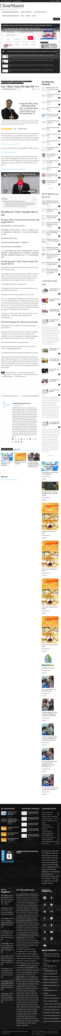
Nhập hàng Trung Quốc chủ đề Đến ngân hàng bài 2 (53, 241)
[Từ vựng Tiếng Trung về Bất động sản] (45, 290)
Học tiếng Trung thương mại (48, 83)
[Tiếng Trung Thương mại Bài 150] (44, 169)
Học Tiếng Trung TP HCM (8, 152)
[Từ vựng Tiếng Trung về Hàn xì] (45, 371)
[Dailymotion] (13, 439)
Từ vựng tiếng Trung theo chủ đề (49, 282)
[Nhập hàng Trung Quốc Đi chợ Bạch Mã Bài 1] (44, 264)
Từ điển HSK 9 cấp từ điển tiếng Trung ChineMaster (6, 463)
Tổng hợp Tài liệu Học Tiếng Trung (16, 83)
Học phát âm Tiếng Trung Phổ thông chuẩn (13, 169)
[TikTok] (33, 439)
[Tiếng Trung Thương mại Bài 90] (44, 135)
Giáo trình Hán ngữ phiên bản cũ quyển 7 (50, 645)
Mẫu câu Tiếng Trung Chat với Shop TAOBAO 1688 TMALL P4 (52, 271)
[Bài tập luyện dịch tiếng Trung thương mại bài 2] (44, 115)
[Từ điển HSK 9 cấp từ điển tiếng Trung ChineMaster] (7, 457)
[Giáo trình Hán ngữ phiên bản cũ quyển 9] (4, 834)
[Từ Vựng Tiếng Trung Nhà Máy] (45, 391)
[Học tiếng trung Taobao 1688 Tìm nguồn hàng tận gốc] (24, 836)
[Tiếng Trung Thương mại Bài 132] (44, 102)
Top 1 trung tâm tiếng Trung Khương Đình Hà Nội (49, 690)
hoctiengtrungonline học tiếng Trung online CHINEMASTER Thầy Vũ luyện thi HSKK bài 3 (49, 714)
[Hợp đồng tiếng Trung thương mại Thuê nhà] (44, 175)
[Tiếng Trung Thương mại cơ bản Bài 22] (44, 95)
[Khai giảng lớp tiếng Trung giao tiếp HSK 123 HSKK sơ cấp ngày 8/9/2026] (4, 820)
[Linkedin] (13, 92)
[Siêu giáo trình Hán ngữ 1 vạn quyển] (20, 457)
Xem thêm (50, 188)
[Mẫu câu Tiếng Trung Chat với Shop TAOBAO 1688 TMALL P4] (44, 270)
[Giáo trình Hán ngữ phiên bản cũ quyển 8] (4, 840)
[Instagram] (52, 1)
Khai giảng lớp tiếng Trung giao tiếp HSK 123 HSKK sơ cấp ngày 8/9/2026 (50, 493)
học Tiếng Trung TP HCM (18, 374)
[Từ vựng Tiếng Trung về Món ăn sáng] (45, 350)
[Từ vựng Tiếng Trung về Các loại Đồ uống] (45, 360)
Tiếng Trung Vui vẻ (5, 83)
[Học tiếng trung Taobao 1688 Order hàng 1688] (24, 824)
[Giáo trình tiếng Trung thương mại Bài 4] (44, 155)
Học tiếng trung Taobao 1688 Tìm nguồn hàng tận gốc (33, 836)
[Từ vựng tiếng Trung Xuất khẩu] (45, 321)
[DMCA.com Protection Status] (7, 862)
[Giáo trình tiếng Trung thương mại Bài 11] (44, 182)
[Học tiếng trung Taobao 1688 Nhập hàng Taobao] (24, 819)
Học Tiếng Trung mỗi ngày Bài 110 (10, 144)
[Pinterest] (10, 92)
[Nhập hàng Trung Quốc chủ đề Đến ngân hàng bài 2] (44, 240)
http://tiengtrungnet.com (17, 405)
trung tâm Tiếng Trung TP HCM (31, 374)
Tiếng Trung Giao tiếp (27, 81)
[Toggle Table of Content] (33, 199)
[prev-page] (2, 470)
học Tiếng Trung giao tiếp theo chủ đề (26, 372)
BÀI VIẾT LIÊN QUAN (7, 449)
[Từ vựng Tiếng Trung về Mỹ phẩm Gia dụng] (45, 311)
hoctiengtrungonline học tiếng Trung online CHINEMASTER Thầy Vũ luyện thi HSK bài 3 (49, 738)
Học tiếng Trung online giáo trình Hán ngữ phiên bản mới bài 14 (50, 788)
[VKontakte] (16, 442)
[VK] (24, 92)
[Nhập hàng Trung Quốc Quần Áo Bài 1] (44, 211)
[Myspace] (25, 439)
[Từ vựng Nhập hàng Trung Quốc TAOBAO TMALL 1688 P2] (44, 232)
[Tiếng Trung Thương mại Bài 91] (44, 109)
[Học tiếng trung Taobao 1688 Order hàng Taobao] (24, 830)
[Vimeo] (57, 1)
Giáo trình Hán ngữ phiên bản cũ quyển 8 (50, 607)
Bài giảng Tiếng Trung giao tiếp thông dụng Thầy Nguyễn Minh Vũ (20, 203)
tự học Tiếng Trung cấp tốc (7, 376)
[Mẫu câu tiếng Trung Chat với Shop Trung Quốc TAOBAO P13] (44, 255)
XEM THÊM (16, 449)
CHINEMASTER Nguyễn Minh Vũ (9, 89)
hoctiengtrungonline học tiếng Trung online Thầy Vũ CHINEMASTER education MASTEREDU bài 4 (49, 764)
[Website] (45, 939)
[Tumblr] (17, 92)
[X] (55, 1)
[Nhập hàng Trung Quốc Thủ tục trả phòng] (44, 217)
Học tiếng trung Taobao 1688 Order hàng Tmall (33, 812)
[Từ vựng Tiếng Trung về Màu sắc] (45, 300)
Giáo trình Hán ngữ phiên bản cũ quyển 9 (50, 569)
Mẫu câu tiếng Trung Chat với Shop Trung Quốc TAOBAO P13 (53, 256)
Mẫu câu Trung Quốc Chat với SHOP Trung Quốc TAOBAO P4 (53, 224)
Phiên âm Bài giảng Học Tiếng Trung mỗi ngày (15, 206)
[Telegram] (21, 92)
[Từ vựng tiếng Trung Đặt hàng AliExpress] (45, 423)
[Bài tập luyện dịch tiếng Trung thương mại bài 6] (44, 89)
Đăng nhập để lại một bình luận (9, 479)
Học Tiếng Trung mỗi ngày (13, 79)
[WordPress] (19, 442)
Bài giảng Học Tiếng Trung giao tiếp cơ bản (14, 201)
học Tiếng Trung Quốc (6, 374)
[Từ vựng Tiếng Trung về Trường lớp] (45, 381)
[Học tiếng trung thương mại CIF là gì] (44, 162)
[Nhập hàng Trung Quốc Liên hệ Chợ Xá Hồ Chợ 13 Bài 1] (44, 202)
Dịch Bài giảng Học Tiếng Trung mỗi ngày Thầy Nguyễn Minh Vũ (19, 204)
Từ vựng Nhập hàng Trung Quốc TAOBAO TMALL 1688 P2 (53, 232)
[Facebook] (50, 1)
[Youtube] (59, 1)
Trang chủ (3, 79)
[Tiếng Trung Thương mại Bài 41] (44, 129)
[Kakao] (51, 905)
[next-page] (5, 470)
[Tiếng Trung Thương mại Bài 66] (44, 142)
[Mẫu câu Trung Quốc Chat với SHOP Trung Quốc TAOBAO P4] (44, 224)
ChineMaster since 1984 (48, 668)
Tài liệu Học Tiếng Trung (17, 81)
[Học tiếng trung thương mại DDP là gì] (44, 149)
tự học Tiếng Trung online (20, 376)
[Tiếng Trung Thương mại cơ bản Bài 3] (44, 122)
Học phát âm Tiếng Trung (11, 372)
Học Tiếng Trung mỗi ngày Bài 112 (31, 396)
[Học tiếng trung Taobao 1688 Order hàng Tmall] (24, 813)
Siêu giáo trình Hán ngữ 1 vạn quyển (49, 532)
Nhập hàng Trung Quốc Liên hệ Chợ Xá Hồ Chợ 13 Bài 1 (53, 202)
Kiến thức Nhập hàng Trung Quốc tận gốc (50, 195)
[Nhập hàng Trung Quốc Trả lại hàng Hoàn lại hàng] (44, 249)
